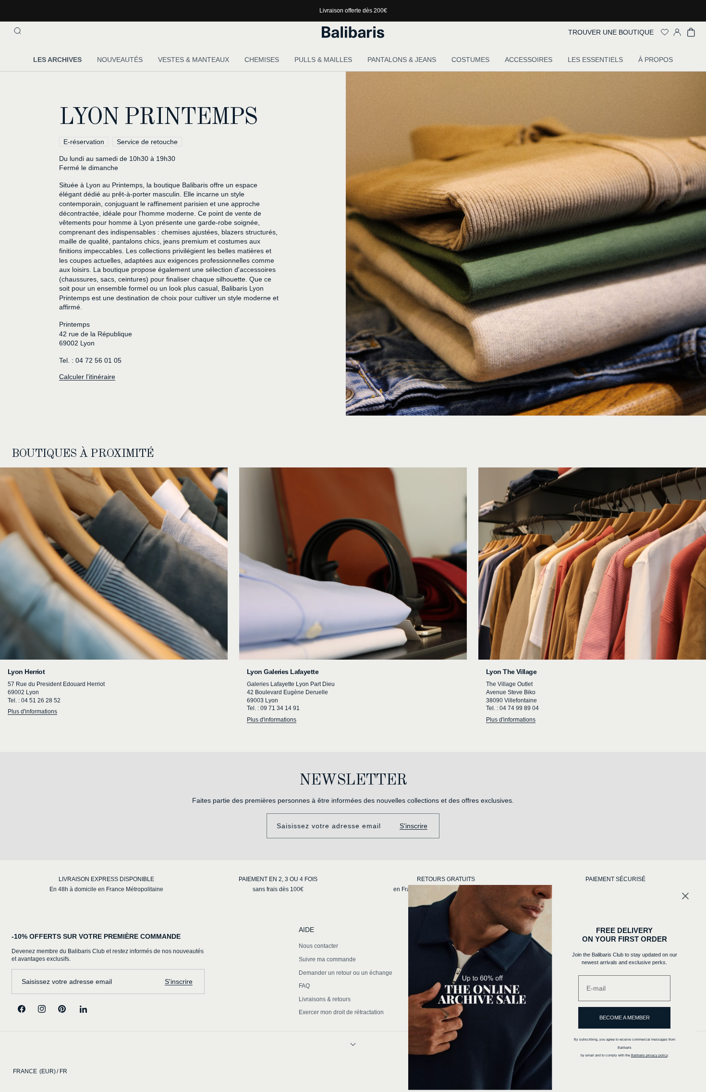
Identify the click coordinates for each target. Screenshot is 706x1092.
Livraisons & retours (325, 999)
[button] (19, 32)
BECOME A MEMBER (624, 1017)
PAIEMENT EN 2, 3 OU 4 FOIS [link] (278, 879)
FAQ (304, 985)
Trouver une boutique (611, 32)
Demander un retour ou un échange (345, 972)
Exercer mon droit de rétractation (341, 1012)
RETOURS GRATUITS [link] (446, 879)
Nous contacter (318, 946)
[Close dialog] (685, 896)
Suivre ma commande (327, 959)
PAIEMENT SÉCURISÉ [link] (615, 879)
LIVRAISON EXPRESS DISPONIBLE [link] (106, 879)
